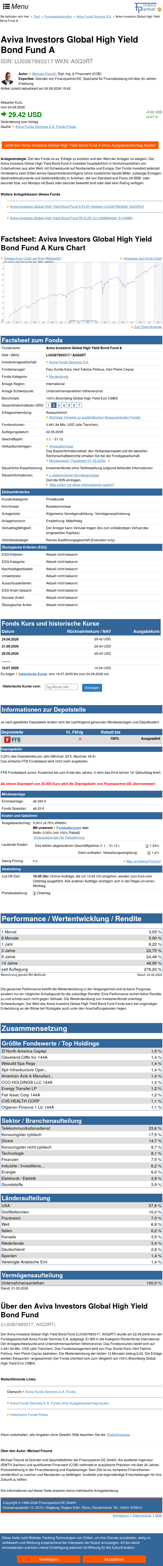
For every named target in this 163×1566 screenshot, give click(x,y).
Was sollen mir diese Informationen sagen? (81, 484)
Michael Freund (44, 73)
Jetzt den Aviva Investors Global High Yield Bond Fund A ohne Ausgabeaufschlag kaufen (80, 145)
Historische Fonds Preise (29, 1414)
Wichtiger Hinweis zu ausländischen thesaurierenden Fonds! (95, 417)
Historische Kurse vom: (22, 686)
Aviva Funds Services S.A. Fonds (50, 1391)
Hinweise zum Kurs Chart (143, 258)
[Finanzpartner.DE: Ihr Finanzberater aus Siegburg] (148, 7)
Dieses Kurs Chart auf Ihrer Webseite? (33, 258)
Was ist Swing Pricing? (143, 861)
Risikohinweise (118, 1434)
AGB (158, 1515)
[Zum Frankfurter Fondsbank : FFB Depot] (15, 740)
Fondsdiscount (68, 827)
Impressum (121, 1515)
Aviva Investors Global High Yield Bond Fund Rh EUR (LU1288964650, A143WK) (71, 218)
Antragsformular (61, 446)
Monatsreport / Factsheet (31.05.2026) (77, 460)
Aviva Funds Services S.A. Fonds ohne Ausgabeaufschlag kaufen (59, 1403)
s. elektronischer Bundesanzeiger (74, 475)
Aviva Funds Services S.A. (69, 362)
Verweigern (48, 1559)
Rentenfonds (58, 376)
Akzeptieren (114, 1559)
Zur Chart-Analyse (148, 327)
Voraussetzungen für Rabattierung (59, 837)
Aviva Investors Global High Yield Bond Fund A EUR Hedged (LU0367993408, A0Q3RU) (77, 206)
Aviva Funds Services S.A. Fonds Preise (45, 126)
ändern (129, 1547)
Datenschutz (142, 1515)
